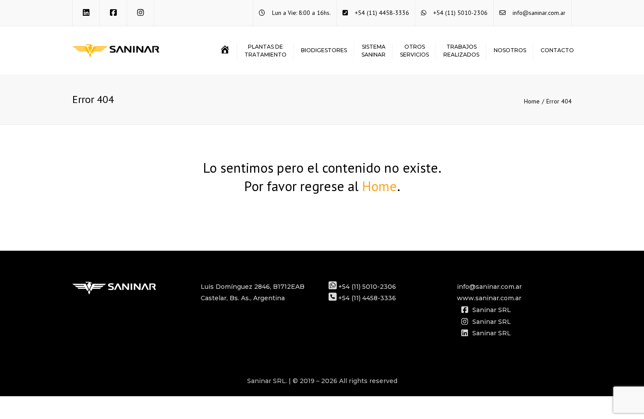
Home (532, 101)
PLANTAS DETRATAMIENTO (265, 50)
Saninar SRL (491, 310)
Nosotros (510, 50)
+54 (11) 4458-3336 (382, 13)
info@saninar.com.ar (539, 13)
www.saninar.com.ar (489, 298)
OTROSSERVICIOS (414, 50)
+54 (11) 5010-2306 (460, 13)
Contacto (557, 50)
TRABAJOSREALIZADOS (461, 50)
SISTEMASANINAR (373, 50)
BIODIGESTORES (324, 50)
